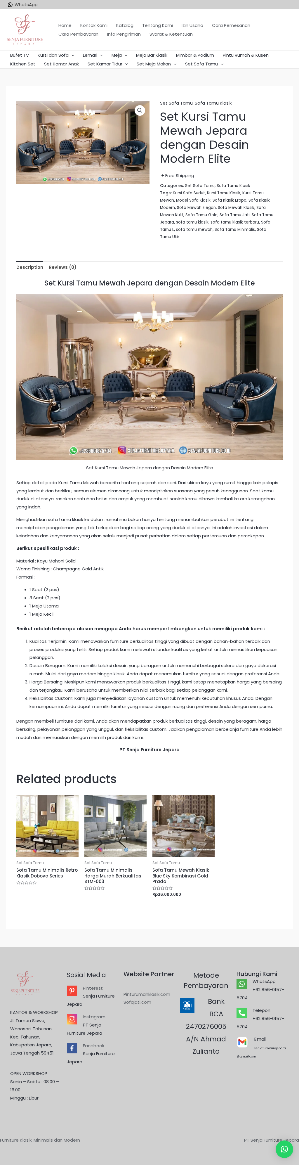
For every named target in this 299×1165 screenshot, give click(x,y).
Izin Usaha (192, 25)
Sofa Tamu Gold (201, 215)
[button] (284, 1149)
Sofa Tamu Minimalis (235, 229)
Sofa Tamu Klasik (213, 103)
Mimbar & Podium (195, 55)
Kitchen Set (22, 64)
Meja (117, 55)
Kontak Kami (93, 25)
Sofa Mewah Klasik (236, 207)
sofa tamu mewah (194, 229)
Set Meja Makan (154, 64)
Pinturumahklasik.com (147, 994)
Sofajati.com (137, 1002)
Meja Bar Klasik (151, 55)
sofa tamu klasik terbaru (235, 222)
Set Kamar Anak (61, 64)
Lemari (90, 55)
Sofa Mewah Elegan (196, 207)
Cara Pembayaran (78, 34)
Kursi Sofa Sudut (189, 193)
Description (29, 267)
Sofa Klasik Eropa (229, 200)
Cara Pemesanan (231, 25)
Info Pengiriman (124, 34)
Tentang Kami (157, 25)
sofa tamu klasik (192, 222)
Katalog (124, 25)
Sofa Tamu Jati (235, 215)
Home (65, 25)
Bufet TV (19, 55)
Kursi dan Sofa (53, 55)
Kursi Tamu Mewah (78, 482)
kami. (138, 737)
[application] (71, 55)
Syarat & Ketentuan (171, 34)
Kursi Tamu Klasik (223, 193)
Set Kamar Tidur (105, 64)
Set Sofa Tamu (201, 64)
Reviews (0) (63, 267)
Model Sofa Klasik (193, 200)
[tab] (29, 267)
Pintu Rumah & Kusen (246, 55)
